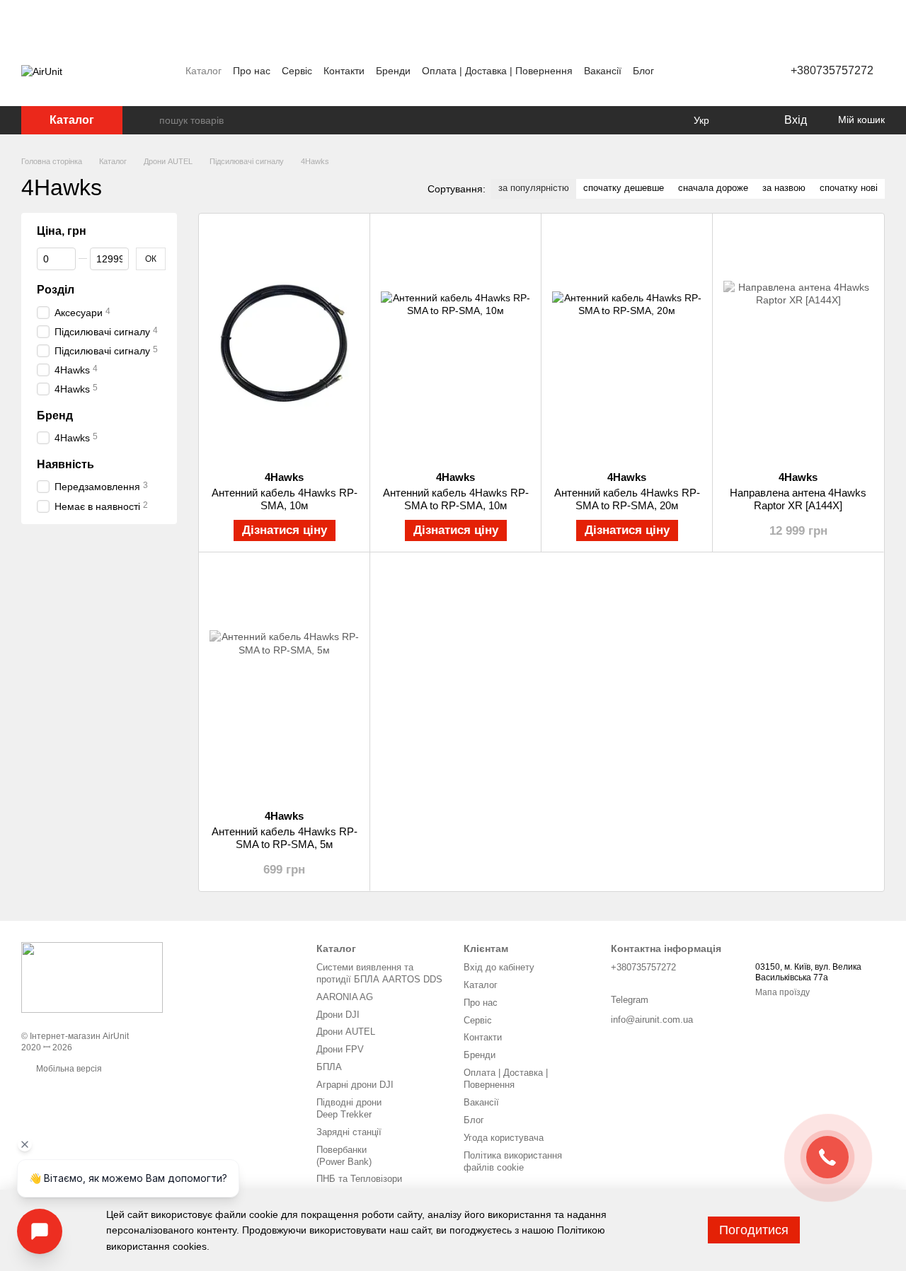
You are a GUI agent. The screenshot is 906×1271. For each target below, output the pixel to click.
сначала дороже (713, 187)
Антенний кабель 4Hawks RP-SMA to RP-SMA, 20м (627, 499)
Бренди (393, 70)
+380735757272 (832, 70)
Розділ (55, 290)
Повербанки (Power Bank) (344, 1155)
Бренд (55, 415)
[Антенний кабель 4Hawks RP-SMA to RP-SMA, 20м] (626, 342)
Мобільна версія (68, 1069)
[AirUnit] (92, 977)
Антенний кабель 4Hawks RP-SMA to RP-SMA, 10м (456, 499)
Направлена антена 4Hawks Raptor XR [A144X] (798, 499)
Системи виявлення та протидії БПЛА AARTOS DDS (379, 973)
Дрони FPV (340, 1049)
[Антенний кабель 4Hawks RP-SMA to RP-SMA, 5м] (284, 681)
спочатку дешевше (623, 187)
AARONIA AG (344, 997)
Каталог (203, 70)
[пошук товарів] (148, 120)
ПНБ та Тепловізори (359, 1178)
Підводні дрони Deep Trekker (349, 1108)
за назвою (783, 187)
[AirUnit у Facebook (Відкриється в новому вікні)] (677, 70)
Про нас (251, 70)
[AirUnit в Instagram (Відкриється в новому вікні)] (694, 70)
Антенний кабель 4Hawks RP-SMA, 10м (284, 499)
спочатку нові (849, 187)
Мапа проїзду (782, 992)
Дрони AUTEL (345, 1031)
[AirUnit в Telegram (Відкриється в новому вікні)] (711, 70)
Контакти (344, 70)
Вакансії (602, 70)
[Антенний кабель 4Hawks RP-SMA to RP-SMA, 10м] (455, 342)
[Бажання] (743, 120)
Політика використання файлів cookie (513, 1161)
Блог (643, 70)
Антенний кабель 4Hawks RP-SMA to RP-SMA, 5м (284, 837)
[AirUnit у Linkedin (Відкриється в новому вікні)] (728, 70)
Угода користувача (504, 1137)
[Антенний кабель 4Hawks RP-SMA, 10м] (284, 342)
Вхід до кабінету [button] (499, 967)
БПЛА (329, 1067)
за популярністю (533, 187)
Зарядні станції (349, 1132)
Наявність (65, 464)
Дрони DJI (338, 1014)
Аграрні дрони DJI (355, 1084)
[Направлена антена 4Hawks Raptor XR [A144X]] (798, 342)
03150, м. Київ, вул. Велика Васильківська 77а (808, 972)
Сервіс (297, 70)
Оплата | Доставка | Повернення (497, 70)
